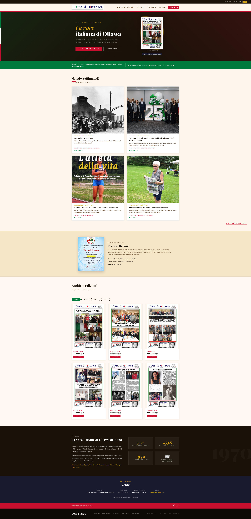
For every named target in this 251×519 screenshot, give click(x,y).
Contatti (174, 7)
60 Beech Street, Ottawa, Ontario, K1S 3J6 (100, 492)
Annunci (163, 7)
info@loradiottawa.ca (157, 492)
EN (240, 1)
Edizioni (140, 7)
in (177, 506)
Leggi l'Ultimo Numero (89, 49)
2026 (76, 299)
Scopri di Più (112, 49)
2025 (86, 299)
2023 (105, 299)
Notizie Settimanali (125, 7)
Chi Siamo (152, 7)
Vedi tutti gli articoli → (236, 223)
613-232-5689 (123, 492)
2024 (95, 299)
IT (245, 1)
